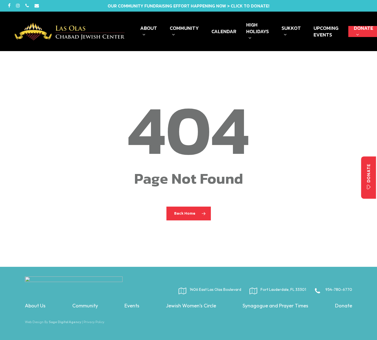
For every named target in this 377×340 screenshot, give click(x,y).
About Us (35, 305)
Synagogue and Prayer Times (275, 305)
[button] (368, 177)
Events (131, 305)
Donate (343, 305)
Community (85, 305)
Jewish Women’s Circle (191, 305)
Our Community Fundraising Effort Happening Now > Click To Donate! (188, 5)
